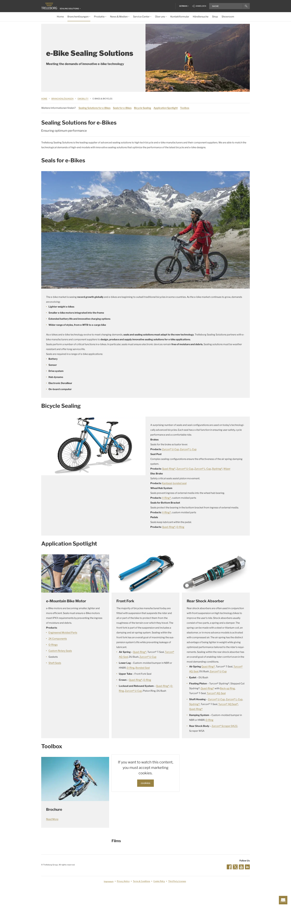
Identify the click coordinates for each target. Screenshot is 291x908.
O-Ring (180, 527)
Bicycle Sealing (142, 108)
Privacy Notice (123, 881)
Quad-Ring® (169, 468)
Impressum (109, 881)
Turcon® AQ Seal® (228, 704)
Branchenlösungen (62, 98)
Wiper (226, 468)
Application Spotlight (166, 108)
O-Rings (53, 644)
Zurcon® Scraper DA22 (224, 726)
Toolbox (184, 108)
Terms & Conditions (141, 881)
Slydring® (217, 468)
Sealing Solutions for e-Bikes (94, 108)
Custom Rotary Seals (60, 650)
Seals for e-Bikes (122, 108)
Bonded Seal (142, 667)
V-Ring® (166, 497)
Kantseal (167, 483)
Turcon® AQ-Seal (216, 693)
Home (44, 98)
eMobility (83, 98)
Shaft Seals (54, 662)
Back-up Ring (227, 688)
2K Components (57, 638)
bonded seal (180, 483)
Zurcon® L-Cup (188, 449)
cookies (145, 783)
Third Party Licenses (177, 881)
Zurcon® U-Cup (170, 449)
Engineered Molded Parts (62, 632)
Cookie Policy (159, 881)
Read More (52, 819)
